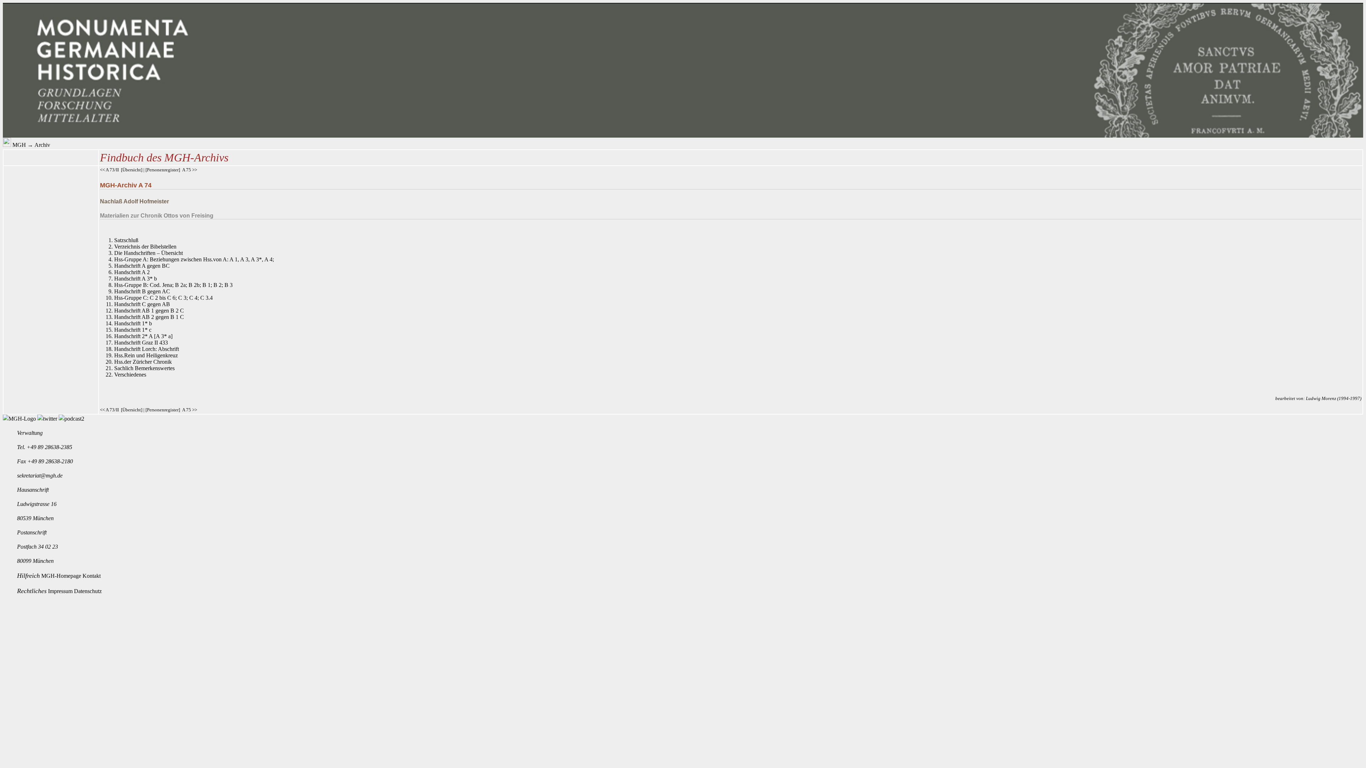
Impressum (61, 591)
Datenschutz (88, 591)
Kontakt (92, 576)
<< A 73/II (109, 169)
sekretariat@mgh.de (40, 476)
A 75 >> (189, 169)
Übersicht (131, 169)
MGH (19, 145)
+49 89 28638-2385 (49, 447)
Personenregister (163, 169)
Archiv (42, 145)
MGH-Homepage (62, 576)
